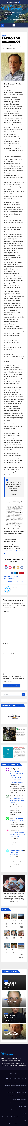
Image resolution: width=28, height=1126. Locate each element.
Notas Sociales (22, 1096)
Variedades (11, 1123)
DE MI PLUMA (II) (11, 1001)
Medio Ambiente (14, 1096)
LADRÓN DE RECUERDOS (11, 40)
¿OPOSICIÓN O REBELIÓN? (10, 1017)
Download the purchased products (12, 1085)
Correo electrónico (8, 654)
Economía (23, 1085)
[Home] (2, 25)
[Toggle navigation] (14, 25)
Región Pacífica (22, 1106)
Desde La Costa (22, 1078)
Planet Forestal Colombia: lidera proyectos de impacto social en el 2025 (17, 834)
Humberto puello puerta (16, 850)
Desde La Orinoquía (21, 1082)
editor (16, 587)
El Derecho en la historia (20, 1089)
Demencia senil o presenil (18, 45)
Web (4, 664)
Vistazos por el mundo (21, 1123)
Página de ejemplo (21, 1099)
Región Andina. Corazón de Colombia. (17, 1103)
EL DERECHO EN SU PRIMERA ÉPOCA (16, 1092)
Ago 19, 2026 (8, 987)
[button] (25, 25)
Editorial (11, 1089)
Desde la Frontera (12, 1082)
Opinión (6, 980)
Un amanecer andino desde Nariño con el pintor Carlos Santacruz (17, 800)
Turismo (24, 1113)
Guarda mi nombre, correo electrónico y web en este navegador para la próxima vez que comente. (13, 679)
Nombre (5, 644)
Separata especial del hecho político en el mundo (15, 1110)
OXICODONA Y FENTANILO (14, 581)
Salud (3, 35)
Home (7, 1078)
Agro (11, 1078)
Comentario (6, 611)
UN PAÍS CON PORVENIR (10, 984)
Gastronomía (6, 1096)
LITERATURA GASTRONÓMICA (11, 1033)
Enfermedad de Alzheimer (8, 48)
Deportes (15, 1078)
